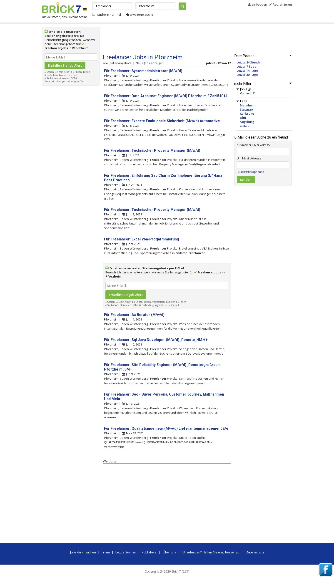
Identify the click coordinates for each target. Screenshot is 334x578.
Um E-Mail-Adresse (249, 158)
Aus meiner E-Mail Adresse (254, 145)
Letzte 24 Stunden (249, 62)
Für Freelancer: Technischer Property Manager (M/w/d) (152, 150)
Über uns (169, 552)
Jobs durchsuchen (83, 552)
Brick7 (61, 7)
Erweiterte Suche (141, 15)
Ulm (243, 118)
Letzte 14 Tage (247, 70)
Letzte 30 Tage (247, 75)
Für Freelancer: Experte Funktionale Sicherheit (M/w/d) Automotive (162, 121)
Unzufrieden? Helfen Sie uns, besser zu (210, 552)
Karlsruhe (247, 113)
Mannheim (247, 105)
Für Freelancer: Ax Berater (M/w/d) (134, 315)
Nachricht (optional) (251, 172)
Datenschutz (255, 552)
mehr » (244, 126)
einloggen (259, 4)
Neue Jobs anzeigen (150, 63)
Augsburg (247, 122)
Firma (105, 552)
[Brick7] (85, 9)
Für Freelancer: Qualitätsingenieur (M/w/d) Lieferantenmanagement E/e (166, 428)
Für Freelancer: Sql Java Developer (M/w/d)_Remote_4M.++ (156, 340)
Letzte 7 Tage (246, 66)
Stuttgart (246, 109)
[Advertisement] (71, 156)
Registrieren (282, 4)
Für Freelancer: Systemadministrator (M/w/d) (143, 71)
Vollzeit (245, 93)
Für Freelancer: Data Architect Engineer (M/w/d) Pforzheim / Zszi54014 (165, 96)
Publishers (149, 552)
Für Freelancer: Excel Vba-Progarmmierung (141, 239)
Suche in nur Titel (109, 15)
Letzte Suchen (125, 552)
